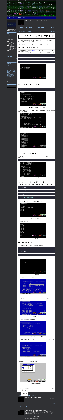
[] (36, 416)
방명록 (19, 17)
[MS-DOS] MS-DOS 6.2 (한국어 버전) (33, 397)
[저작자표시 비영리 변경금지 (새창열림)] (53, 388)
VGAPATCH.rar (35, 50)
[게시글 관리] (23, 388)
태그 (14, 17)
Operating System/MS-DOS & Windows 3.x (25, 31)
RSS (24, 17)
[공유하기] (22, 388)
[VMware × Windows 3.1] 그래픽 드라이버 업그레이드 (36, 20)
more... (54, 403)
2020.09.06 (52, 398)
